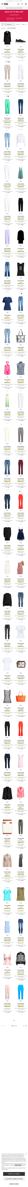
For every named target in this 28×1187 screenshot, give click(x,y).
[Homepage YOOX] (6, 4)
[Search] (18, 4)
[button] (14, 1020)
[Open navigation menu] (2, 4)
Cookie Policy (18, 1165)
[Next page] (23, 1025)
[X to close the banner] (26, 1153)
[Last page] (25, 1025)
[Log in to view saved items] (22, 4)
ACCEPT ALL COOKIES (14, 1174)
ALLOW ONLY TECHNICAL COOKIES (14, 1178)
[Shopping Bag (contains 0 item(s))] (25, 4)
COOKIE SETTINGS (14, 1184)
